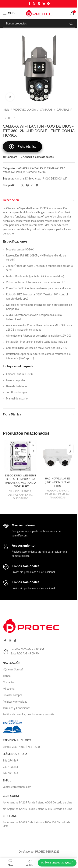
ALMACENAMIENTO (20, 495)
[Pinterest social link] (39, 3)
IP (43, 178)
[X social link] (34, 3)
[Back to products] (9, 118)
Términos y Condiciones (16, 708)
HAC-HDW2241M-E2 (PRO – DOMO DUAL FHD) (57, 482)
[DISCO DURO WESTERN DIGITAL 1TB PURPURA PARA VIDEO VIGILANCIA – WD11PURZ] (20, 456)
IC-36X (29, 178)
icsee (37, 178)
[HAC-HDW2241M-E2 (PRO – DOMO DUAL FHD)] (57, 457)
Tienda (7, 676)
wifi (65, 178)
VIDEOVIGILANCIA (24, 110)
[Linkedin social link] (43, 3)
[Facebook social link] (29, 3)
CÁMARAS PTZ (56, 168)
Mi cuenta (9, 689)
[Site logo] (39, 13)
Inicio (6, 110)
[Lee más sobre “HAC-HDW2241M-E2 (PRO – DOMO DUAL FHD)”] (70, 452)
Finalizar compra (12, 695)
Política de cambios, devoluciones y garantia (28, 714)
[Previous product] (5, 118)
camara (19, 178)
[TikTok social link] (15, 641)
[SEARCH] (71, 24)
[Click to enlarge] (10, 97)
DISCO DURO (20, 498)
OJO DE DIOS (53, 178)
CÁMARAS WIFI (12, 172)
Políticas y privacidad (15, 702)
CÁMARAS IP (64, 110)
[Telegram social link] (48, 3)
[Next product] (14, 118)
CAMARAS (46, 110)
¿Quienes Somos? (13, 669)
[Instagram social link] (9, 641)
